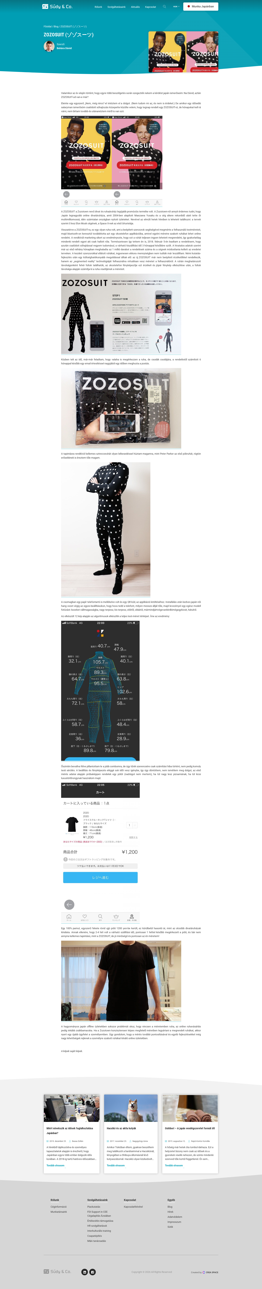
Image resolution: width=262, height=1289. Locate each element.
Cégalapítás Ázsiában (99, 1215)
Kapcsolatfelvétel (133, 1206)
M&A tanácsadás (96, 1240)
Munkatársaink (59, 1211)
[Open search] (164, 6)
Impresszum (174, 1221)
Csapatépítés (94, 1235)
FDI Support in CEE (97, 1211)
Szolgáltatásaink (97, 1200)
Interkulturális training (99, 1230)
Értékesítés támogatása (100, 1220)
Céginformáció (59, 1206)
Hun (175, 6)
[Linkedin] (84, 1272)
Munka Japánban (203, 6)
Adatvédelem (175, 1216)
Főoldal (48, 26)
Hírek (170, 1211)
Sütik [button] (170, 1226)
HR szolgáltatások (97, 1225)
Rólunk (55, 1200)
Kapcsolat (130, 1200)
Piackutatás (93, 1206)
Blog (56, 26)
